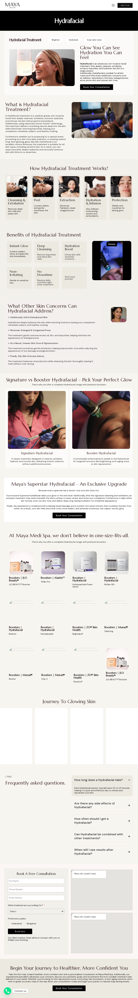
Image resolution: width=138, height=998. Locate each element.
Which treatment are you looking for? (25, 905)
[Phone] (7, 991)
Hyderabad (17, 923)
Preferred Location (17, 918)
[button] (113, 5)
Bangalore (31, 923)
